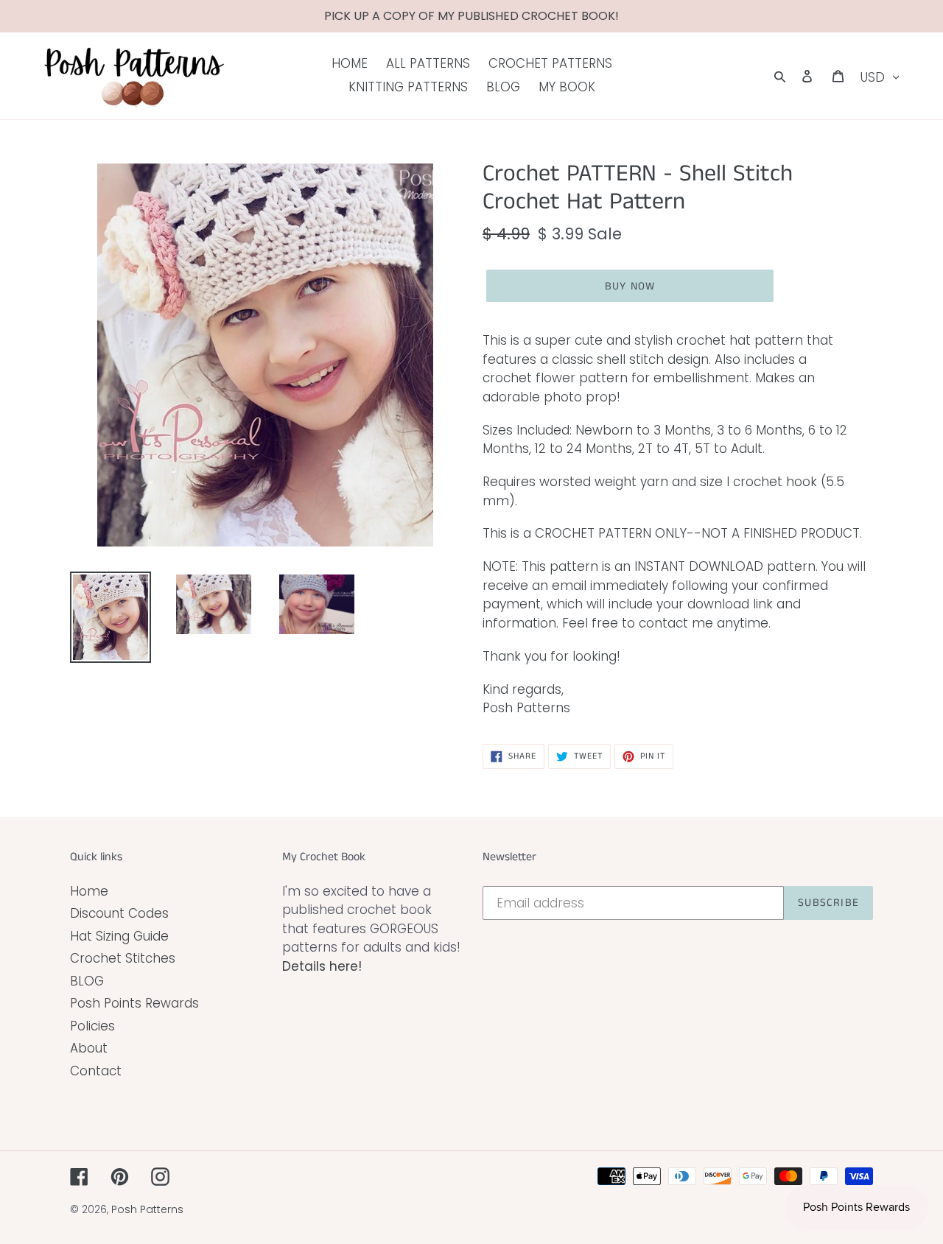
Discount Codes (119, 913)
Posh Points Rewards (134, 1003)
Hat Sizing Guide (119, 936)
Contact (96, 1071)
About (89, 1048)
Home (89, 891)
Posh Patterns (147, 1209)
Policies (92, 1026)
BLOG (87, 981)
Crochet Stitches (122, 958)
